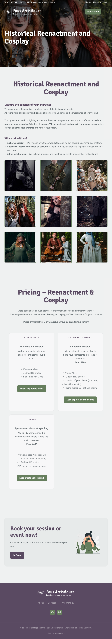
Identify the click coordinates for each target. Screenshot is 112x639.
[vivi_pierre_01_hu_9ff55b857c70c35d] (56, 247)
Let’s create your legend (31, 478)
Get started (93, 11)
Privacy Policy (67, 603)
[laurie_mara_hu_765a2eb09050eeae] (20, 211)
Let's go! (17, 555)
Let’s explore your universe (80, 399)
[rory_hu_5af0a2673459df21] (20, 247)
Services (52, 603)
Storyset (87, 627)
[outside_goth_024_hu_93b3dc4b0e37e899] (91, 211)
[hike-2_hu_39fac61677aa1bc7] (91, 175)
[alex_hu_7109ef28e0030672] (56, 175)
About (41, 603)
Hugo (35, 627)
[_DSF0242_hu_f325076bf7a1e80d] (20, 175)
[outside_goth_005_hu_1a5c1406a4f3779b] (56, 211)
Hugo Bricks (51, 627)
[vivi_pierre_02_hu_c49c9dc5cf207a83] (91, 247)
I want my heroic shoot (31, 388)
